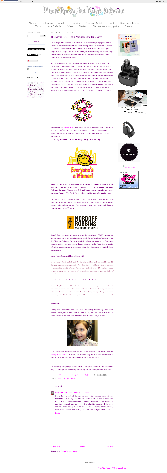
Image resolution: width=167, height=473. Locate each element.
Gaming (76, 23)
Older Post (109, 446)
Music (73, 378)
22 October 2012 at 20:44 (79, 392)
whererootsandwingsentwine (36, 44)
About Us (33, 23)
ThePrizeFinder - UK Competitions (112, 468)
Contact (128, 26)
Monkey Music (69, 127)
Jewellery (62, 23)
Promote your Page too (32, 72)
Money (70, 26)
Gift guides (48, 23)
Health (112, 23)
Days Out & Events (129, 23)
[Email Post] (94, 375)
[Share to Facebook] (104, 375)
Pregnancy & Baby (94, 23)
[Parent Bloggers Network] (129, 187)
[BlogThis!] (100, 375)
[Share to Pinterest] (106, 375)
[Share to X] (102, 375)
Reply (57, 413)
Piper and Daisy (62, 392)
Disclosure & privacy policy (106, 26)
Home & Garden (54, 26)
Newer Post (55, 446)
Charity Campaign (63, 378)
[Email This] (98, 375)
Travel (38, 26)
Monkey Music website (59, 354)
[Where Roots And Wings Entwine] (28, 69)
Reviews (83, 26)
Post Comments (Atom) (70, 451)
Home (82, 446)
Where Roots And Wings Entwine (71, 375)
